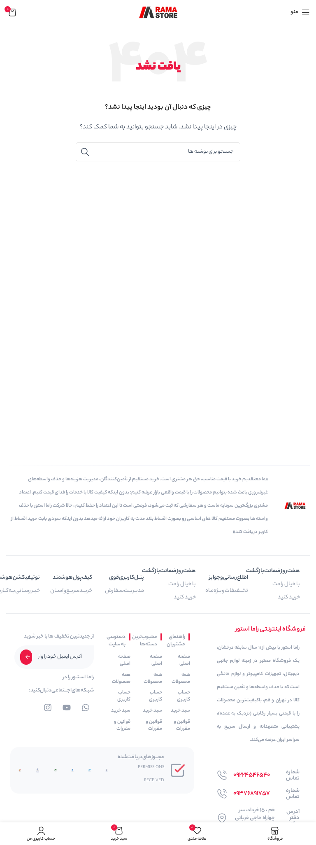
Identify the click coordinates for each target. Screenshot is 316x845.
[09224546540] (222, 775)
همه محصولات (181, 678)
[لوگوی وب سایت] (158, 12)
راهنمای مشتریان (177, 641)
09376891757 (251, 794)
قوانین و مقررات (182, 725)
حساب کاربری (183, 696)
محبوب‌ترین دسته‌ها (148, 641)
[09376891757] (222, 794)
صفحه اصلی (184, 660)
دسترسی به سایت (117, 641)
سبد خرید (180, 711)
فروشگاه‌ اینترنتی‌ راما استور (270, 629)
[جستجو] (85, 151)
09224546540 (251, 775)
